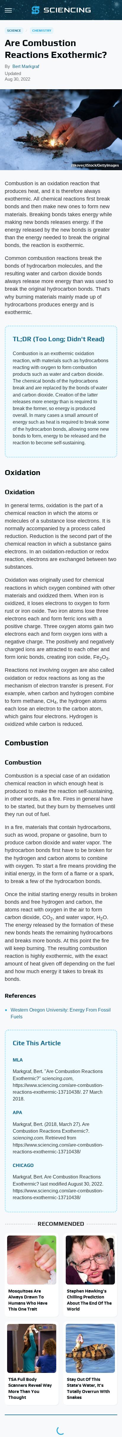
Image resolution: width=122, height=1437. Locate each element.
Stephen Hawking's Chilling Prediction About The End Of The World (89, 1299)
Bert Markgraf (25, 66)
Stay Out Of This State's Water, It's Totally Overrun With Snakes (88, 1388)
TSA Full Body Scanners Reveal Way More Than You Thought (30, 1388)
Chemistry (42, 30)
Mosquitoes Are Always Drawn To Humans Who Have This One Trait (27, 1299)
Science (14, 30)
